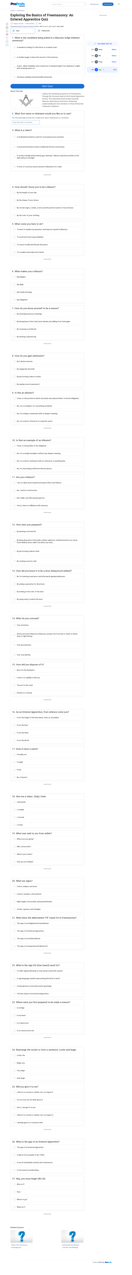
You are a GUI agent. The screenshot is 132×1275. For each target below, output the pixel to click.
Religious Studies (18, 23)
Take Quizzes (94, 4)
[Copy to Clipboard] (7, 41)
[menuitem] (94, 5)
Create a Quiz (108, 4)
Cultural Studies (30, 23)
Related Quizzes (17, 1227)
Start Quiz (47, 86)
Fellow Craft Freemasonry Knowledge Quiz (19, 1246)
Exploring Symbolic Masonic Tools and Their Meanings (70, 1246)
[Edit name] (103, 70)
